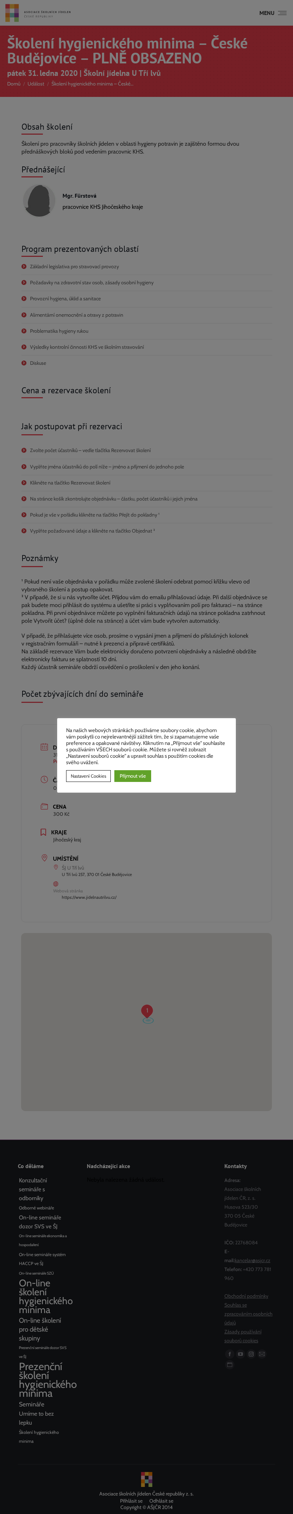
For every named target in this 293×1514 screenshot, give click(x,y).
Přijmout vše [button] (133, 776)
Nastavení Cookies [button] (88, 776)
